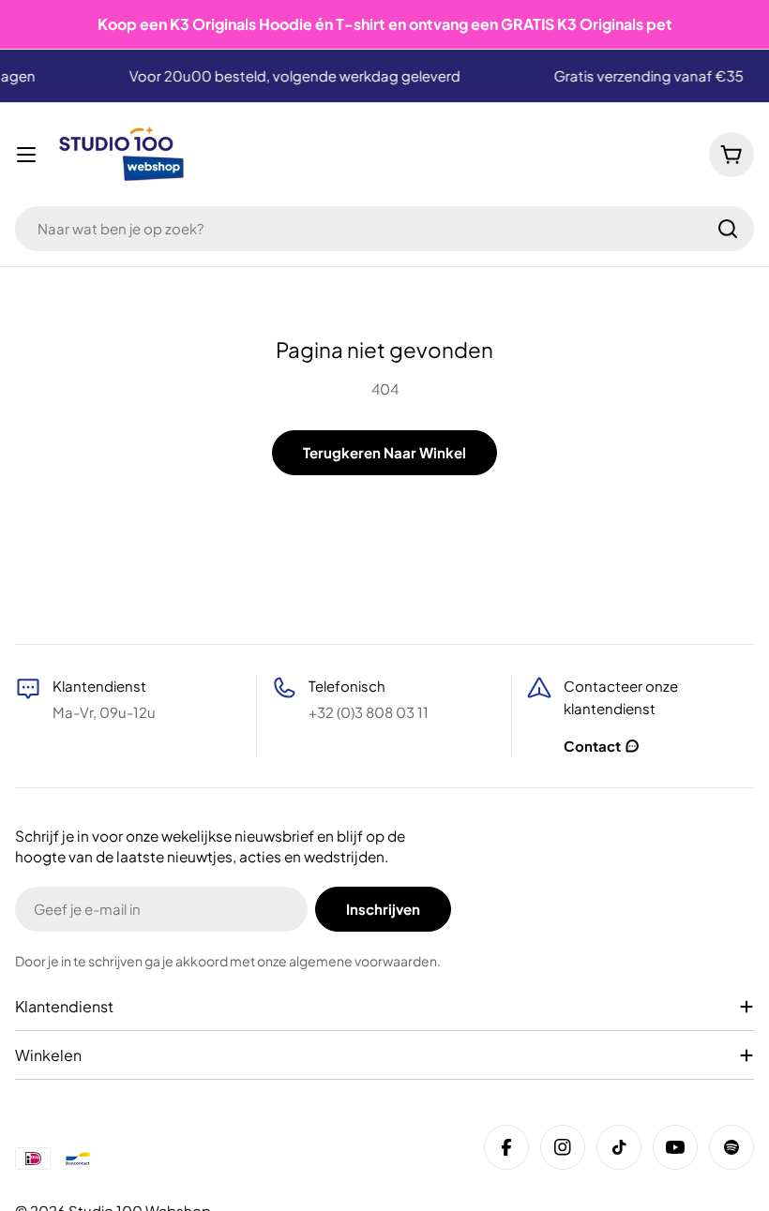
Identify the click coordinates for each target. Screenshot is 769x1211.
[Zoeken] (727, 228)
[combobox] (384, 228)
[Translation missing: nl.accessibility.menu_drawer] (26, 154)
